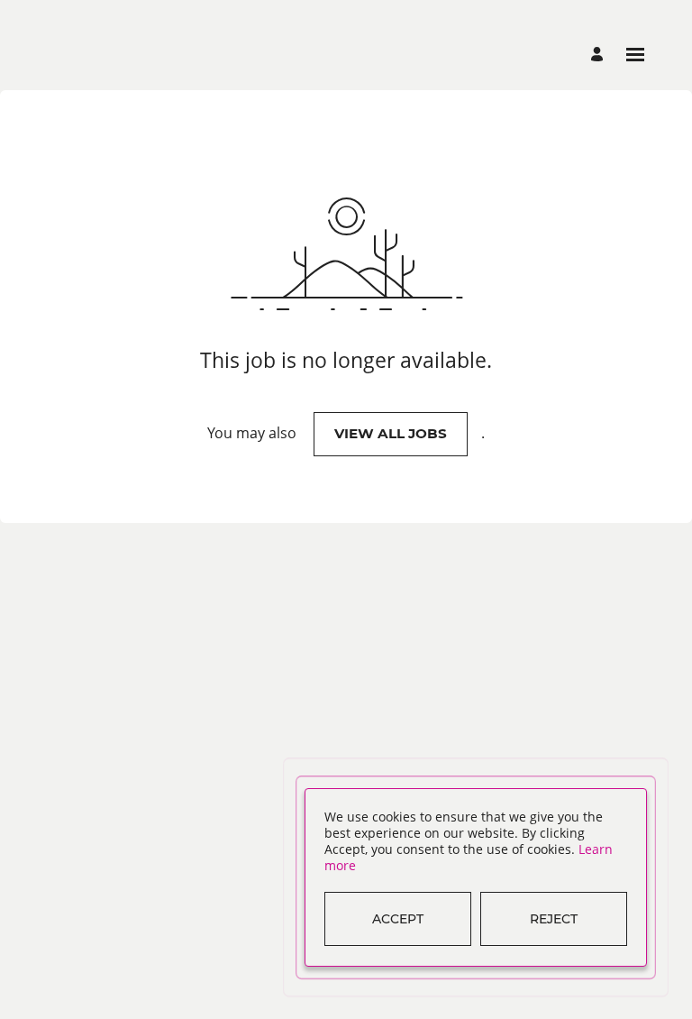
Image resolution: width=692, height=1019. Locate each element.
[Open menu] (635, 54)
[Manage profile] (599, 54)
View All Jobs (390, 433)
